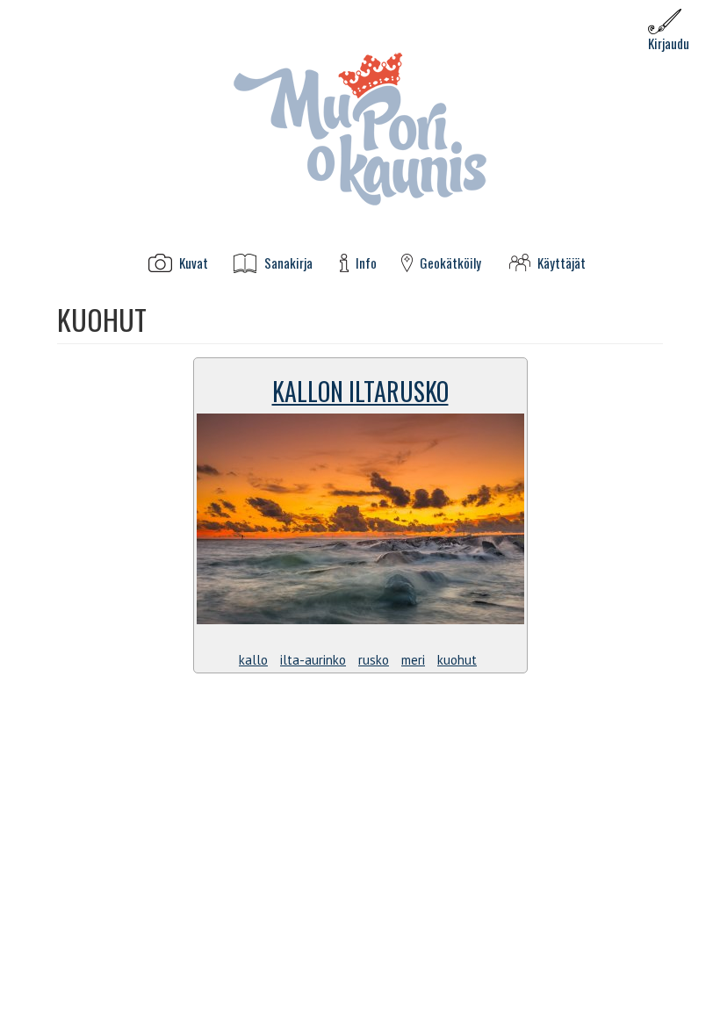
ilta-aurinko (313, 659)
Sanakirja (288, 263)
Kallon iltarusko (360, 391)
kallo (253, 659)
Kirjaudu (668, 43)
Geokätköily (450, 263)
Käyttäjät (561, 263)
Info (366, 263)
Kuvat (193, 263)
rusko (373, 659)
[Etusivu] (360, 127)
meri (413, 659)
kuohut (457, 659)
